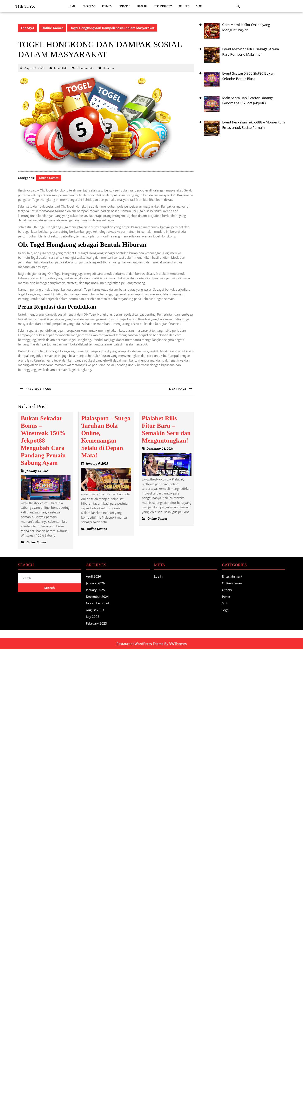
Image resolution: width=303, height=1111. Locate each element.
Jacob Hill (60, 68)
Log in (158, 576)
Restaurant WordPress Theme (139, 643)
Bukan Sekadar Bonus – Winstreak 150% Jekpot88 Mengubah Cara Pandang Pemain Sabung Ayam (43, 440)
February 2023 (96, 623)
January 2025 (95, 590)
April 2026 (93, 576)
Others (184, 6)
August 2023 (95, 610)
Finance (124, 6)
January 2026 (95, 583)
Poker (226, 596)
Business (88, 6)
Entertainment (232, 576)
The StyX (25, 6)
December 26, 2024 (160, 448)
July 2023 (92, 616)
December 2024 (97, 596)
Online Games (52, 28)
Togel (225, 610)
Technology (163, 6)
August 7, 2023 (35, 68)
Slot (199, 6)
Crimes (107, 6)
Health (142, 6)
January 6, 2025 (97, 463)
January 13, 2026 (37, 471)
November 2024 (97, 603)
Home (71, 6)
